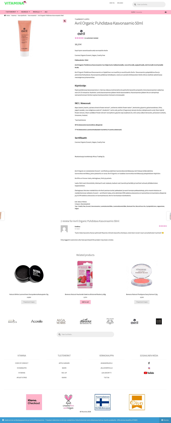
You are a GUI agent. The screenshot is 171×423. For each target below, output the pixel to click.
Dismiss (166, 420)
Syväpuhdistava (151, 206)
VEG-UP (64, 373)
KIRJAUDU (120, 3)
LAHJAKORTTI (107, 373)
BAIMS (64, 368)
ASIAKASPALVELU (106, 363)
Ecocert (88, 206)
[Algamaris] (61, 321)
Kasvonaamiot (32, 15)
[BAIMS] (159, 321)
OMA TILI (112, 3)
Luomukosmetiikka (107, 206)
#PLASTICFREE (22, 377)
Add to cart (85, 302)
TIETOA (106, 377)
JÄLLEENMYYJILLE (106, 368)
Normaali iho (131, 206)
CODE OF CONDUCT (21, 363)
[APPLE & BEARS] (110, 321)
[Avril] (81, 32)
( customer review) (91, 38)
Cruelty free (81, 206)
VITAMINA (21, 373)
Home (8, 15)
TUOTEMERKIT (11, 12)
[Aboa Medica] (12, 321)
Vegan (77, 208)
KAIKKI (64, 377)
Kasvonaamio (95, 206)
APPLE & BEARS (64, 363)
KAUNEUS (24, 12)
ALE (46, 12)
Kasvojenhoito (22, 15)
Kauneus (14, 15)
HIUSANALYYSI (22, 368)
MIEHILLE (36, 12)
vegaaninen (160, 206)
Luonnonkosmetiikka (119, 206)
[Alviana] (85, 321)
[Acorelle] (36, 321)
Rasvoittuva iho (141, 206)
